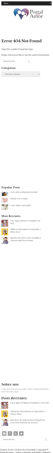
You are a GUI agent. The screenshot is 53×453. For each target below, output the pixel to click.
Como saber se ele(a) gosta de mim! (24, 192)
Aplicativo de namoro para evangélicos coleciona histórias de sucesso (25, 239)
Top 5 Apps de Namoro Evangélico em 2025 (25, 221)
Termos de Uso (7, 449)
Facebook (10, 433)
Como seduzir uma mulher (20, 205)
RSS (15, 433)
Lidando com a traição (19, 198)
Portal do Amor (28, 14)
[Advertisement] (26, 112)
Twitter (21, 433)
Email (4, 433)
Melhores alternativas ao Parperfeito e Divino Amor (25, 230)
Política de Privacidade (25, 449)
